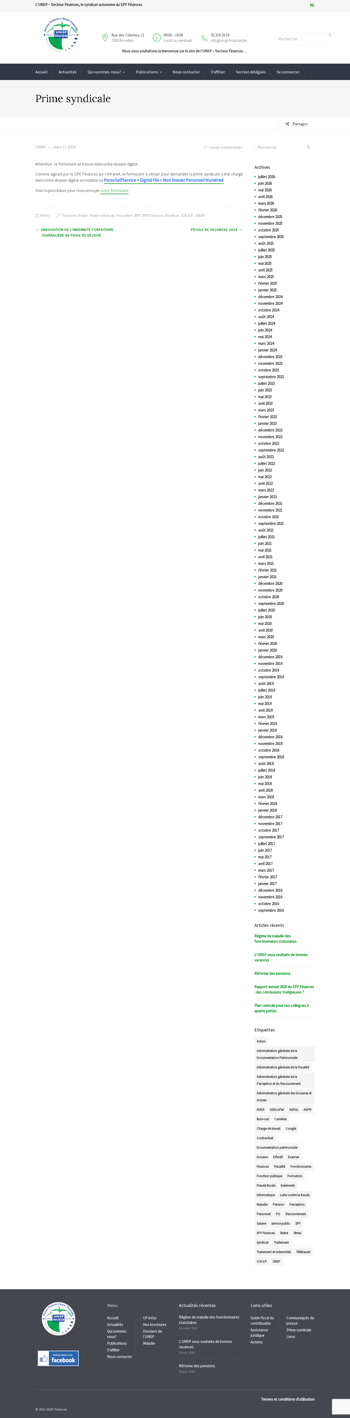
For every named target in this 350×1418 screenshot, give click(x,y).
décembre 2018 (270, 736)
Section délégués (251, 71)
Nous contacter (186, 71)
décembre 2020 (270, 583)
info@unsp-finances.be (229, 40)
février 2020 (267, 643)
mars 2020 (266, 636)
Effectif (278, 1157)
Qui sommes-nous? (104, 71)
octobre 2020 (268, 596)
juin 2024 (265, 330)
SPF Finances (153, 215)
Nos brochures (155, 1324)
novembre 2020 (270, 590)
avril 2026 (265, 196)
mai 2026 (265, 190)
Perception (297, 1204)
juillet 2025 (266, 250)
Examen (293, 1157)
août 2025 (266, 243)
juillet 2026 (266, 176)
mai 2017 (265, 856)
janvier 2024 (267, 350)
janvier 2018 (267, 810)
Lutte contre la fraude (295, 1195)
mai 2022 (265, 476)
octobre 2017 (268, 830)
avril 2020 (265, 630)
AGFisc (293, 1109)
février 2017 (267, 876)
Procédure (124, 215)
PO (278, 1214)
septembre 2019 (271, 676)
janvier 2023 (267, 423)
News (44, 215)
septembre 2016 (271, 910)
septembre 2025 (271, 236)
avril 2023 (265, 403)
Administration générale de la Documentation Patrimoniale (277, 1054)
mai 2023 (265, 396)
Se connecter (288, 71)
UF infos (150, 1317)
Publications (147, 71)
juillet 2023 (266, 383)
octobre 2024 (268, 310)
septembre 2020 (271, 603)
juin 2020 (265, 616)
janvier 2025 (267, 290)
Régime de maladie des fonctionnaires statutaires (275, 938)
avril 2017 (265, 863)
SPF (138, 215)
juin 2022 (265, 470)
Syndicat (172, 215)
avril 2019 (265, 710)
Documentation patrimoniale (277, 1147)
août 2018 (266, 763)
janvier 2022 (267, 496)
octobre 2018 (268, 750)
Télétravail (303, 1252)
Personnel (264, 1214)
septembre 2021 (271, 523)
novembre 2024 (270, 303)
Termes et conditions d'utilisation (288, 1399)
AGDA (260, 1109)
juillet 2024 (266, 323)
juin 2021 (265, 543)
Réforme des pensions (272, 973)
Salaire (261, 1223)
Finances (69, 215)
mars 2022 (266, 490)
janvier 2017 (267, 883)
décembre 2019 (270, 656)
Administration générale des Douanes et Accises (284, 1096)
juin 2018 (265, 776)
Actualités (68, 71)
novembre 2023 (270, 363)
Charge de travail (268, 1128)
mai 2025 (265, 263)
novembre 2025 (270, 223)
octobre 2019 (268, 670)
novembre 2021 (270, 510)
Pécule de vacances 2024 (214, 229)
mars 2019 (266, 716)
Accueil (41, 71)
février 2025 (267, 283)
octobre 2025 (268, 230)
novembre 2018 (270, 743)
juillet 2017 (266, 843)
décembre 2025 (270, 216)
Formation (294, 1176)
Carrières (280, 1119)
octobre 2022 (268, 443)
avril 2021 (265, 556)
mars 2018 (266, 796)
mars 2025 (266, 276)
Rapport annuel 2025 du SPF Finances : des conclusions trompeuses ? (284, 989)
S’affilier (218, 71)
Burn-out (263, 1119)
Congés (291, 1128)
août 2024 (266, 316)
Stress (297, 1233)
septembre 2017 (271, 836)
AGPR (308, 1109)
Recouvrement (296, 1214)
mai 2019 (265, 703)
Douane (262, 1157)
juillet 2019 (266, 690)
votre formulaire (114, 190)
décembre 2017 (270, 816)
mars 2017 (266, 870)
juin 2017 (265, 850)
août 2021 (266, 530)
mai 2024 (265, 336)
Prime (83, 215)
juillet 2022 (266, 463)
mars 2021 (266, 563)
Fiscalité (279, 1166)
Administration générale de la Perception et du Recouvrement (279, 1080)
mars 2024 (266, 343)
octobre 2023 (268, 370)
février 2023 (267, 416)
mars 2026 (266, 203)
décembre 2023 (270, 356)
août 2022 (266, 456)
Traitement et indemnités (274, 1252)
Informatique (266, 1195)
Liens (290, 1336)
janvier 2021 (267, 576)
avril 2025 (265, 270)
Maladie (262, 1204)
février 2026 (267, 210)
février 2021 (267, 570)
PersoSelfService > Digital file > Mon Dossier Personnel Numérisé (164, 180)
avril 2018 (265, 790)
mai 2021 (265, 550)
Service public (280, 1223)
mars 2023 (266, 410)
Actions (257, 1342)
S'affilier (113, 1349)
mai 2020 (265, 623)
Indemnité (288, 1185)
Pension (278, 1204)
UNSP (200, 215)
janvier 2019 (267, 730)
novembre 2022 (270, 436)
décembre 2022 (270, 430)
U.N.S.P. (187, 215)
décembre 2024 (270, 296)
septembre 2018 (271, 756)
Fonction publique (269, 1176)
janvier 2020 (267, 650)
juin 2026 (265, 183)
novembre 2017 (270, 823)
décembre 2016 (270, 890)
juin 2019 (265, 696)
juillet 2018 (266, 770)
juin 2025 (265, 256)
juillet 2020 (266, 610)
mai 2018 (265, 783)
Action (261, 1041)
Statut (284, 1233)
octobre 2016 (268, 903)
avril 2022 (265, 483)
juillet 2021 (266, 536)
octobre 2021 (268, 516)
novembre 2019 (270, 663)
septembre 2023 (271, 376)
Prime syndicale (102, 215)
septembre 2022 (271, 450)
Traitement (281, 1242)
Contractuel (265, 1138)
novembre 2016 (270, 896)
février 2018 (267, 803)
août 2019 (266, 683)
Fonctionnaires (301, 1166)
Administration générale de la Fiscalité (283, 1067)
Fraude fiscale (266, 1185)
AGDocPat (277, 1109)
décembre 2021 (270, 503)
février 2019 (267, 723)
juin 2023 (265, 390)
